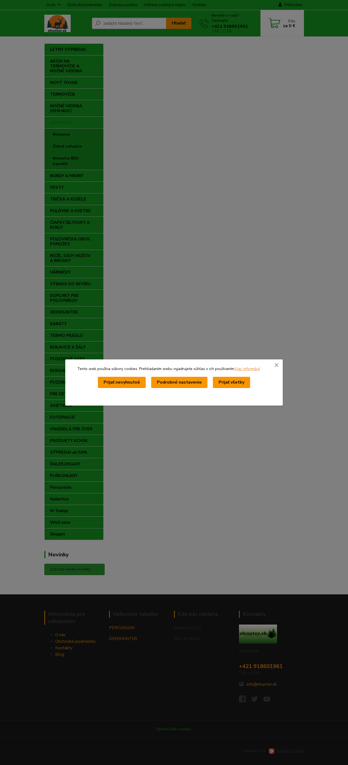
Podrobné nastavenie (179, 382)
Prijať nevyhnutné (122, 382)
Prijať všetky (231, 382)
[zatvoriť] (276, 365)
